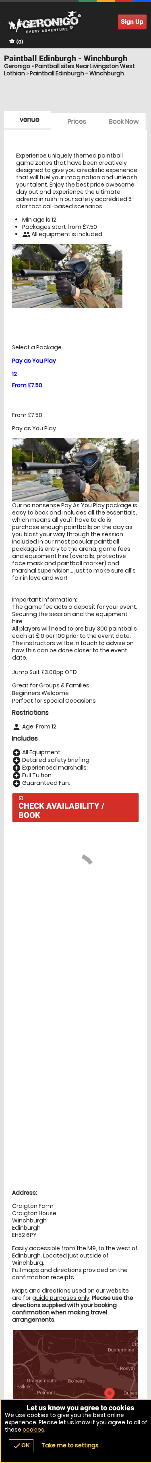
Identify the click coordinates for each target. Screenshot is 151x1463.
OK (21, 1445)
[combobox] (72, 916)
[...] (60, 1059)
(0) (19, 42)
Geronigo (17, 66)
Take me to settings (70, 1445)
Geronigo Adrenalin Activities (75, 22)
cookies (33, 1430)
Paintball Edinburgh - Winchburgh (77, 73)
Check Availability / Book (61, 808)
